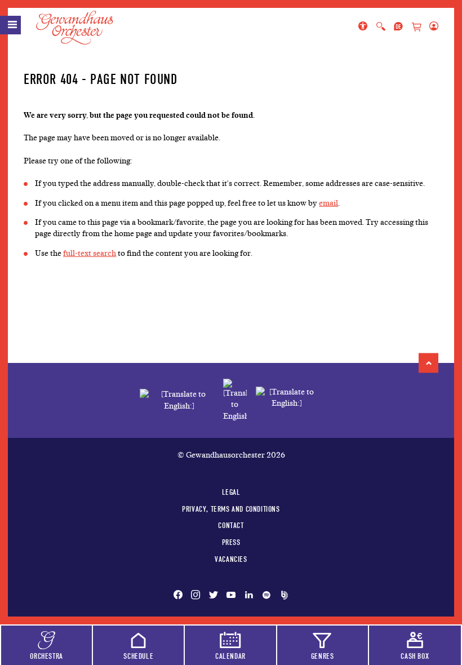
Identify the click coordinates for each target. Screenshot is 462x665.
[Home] (81, 27)
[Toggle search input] (381, 27)
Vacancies (231, 559)
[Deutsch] (398, 27)
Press (231, 542)
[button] (428, 363)
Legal (231, 491)
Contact (230, 525)
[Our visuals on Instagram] (195, 595)
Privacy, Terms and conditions (230, 508)
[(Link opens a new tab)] (235, 400)
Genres (322, 655)
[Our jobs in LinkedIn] (249, 595)
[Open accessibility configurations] (365, 27)
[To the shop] (416, 27)
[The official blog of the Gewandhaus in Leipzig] (282, 595)
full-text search (89, 253)
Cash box (415, 655)
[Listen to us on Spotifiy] (266, 595)
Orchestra (46, 655)
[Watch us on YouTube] (231, 595)
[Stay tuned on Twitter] (214, 595)
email (328, 203)
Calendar (230, 655)
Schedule (138, 655)
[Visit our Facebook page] (180, 595)
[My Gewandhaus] (431, 27)
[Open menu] (10, 25)
